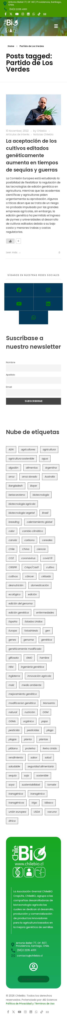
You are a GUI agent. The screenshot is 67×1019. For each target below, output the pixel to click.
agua (45, 458)
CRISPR (13, 567)
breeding (14, 522)
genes (12, 639)
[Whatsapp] (33, 317)
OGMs (12, 721)
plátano (13, 748)
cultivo (50, 567)
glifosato (14, 657)
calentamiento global (39, 522)
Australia (50, 476)
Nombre (10, 362)
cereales (47, 540)
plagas (12, 739)
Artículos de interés (17, 134)
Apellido (10, 374)
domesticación (40, 585)
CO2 (11, 558)
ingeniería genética (32, 667)
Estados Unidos (33, 621)
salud (48, 757)
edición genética (19, 612)
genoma (29, 639)
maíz (11, 685)
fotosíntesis (31, 630)
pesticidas (33, 730)
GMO (29, 657)
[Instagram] (48, 290)
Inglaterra (14, 676)
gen (47, 630)
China (25, 549)
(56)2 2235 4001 (18, 9)
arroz (11, 476)
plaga (50, 730)
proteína (30, 748)
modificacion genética (22, 703)
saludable (14, 766)
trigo (34, 802)
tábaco (48, 802)
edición (32, 594)
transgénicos (16, 802)
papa (44, 721)
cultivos (13, 576)
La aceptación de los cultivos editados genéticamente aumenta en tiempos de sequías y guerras (32, 155)
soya (11, 784)
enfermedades (45, 612)
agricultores (28, 449)
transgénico (37, 793)
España (13, 621)
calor (12, 531)
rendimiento (16, 757)
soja (26, 775)
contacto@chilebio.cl (30, 955)
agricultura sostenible (21, 458)
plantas (43, 739)
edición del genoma (20, 603)
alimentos (32, 467)
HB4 (11, 667)
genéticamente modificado (25, 649)
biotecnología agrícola (22, 504)
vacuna (52, 811)
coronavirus (28, 558)
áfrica (12, 821)
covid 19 (47, 558)
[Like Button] (10, 241)
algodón (13, 467)
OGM (45, 712)
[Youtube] (19, 304)
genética (46, 639)
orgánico (28, 721)
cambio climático (32, 531)
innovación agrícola (39, 676)
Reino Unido (50, 748)
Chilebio (42, 131)
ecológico (14, 594)
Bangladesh (16, 485)
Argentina (51, 467)
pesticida (14, 730)
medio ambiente (31, 685)
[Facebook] (19, 290)
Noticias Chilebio (43, 134)
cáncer (29, 576)
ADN (11, 449)
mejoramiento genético (23, 694)
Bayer (33, 485)
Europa (13, 630)
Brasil (45, 513)
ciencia (41, 549)
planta (28, 739)
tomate (51, 784)
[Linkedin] (48, 304)
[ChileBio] (13, 26)
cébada (46, 576)
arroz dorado (29, 476)
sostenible (42, 775)
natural (13, 712)
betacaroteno (17, 495)
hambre (44, 657)
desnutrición (16, 585)
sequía (12, 775)
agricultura (49, 449)
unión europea (17, 811)
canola (13, 540)
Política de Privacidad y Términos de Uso (30, 1003)
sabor (34, 757)
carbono (29, 540)
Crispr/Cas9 (31, 567)
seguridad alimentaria (41, 766)
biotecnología (41, 495)
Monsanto (49, 703)
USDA (37, 811)
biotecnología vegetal (22, 513)
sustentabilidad (31, 784)
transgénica (16, 793)
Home (11, 46)
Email (9, 386)
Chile (12, 549)
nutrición (30, 712)
